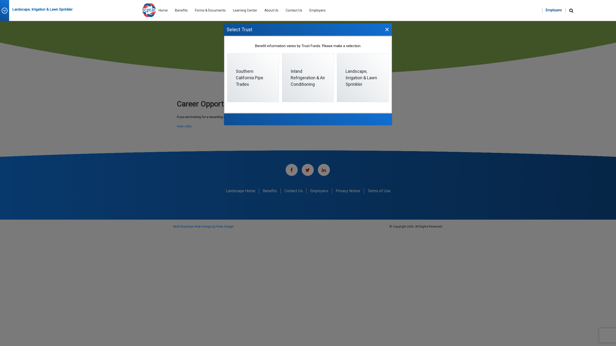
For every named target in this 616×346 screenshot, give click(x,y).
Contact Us (294, 10)
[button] (6, 10)
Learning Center (245, 10)
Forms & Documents (210, 10)
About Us (271, 10)
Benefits (181, 10)
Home (163, 10)
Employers (317, 10)
